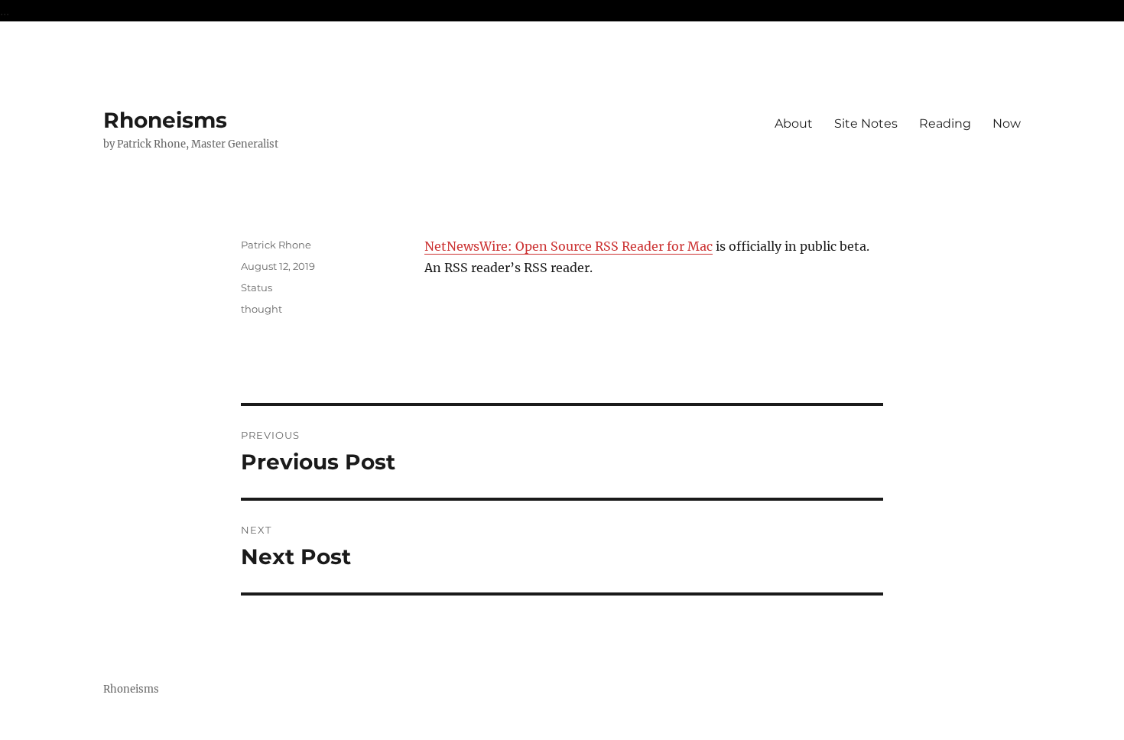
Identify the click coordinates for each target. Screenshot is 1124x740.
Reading (945, 123)
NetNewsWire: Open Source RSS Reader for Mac (568, 246)
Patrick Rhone (276, 245)
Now (1006, 123)
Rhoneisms (165, 120)
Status (256, 287)
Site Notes (866, 123)
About (794, 123)
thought (261, 309)
